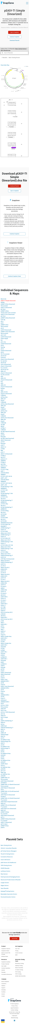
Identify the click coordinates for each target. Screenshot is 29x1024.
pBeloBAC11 (4, 526)
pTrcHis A (3, 566)
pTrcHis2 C (3, 600)
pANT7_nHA (4, 485)
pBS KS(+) (3, 595)
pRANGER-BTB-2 (5, 688)
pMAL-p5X (3, 419)
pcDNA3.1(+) (4, 657)
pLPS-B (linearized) (6, 364)
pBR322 (3, 588)
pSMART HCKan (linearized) (8, 304)
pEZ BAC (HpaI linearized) (7, 438)
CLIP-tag (3, 319)
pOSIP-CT (3, 543)
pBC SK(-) (3, 519)
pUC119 (2, 676)
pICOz (2, 789)
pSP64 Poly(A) (4, 338)
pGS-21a (3, 714)
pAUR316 (3, 491)
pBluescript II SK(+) (6, 547)
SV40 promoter (5, 786)
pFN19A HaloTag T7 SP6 (7, 541)
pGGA (2, 693)
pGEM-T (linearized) (6, 672)
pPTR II (2, 633)
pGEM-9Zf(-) (4, 658)
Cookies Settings (14, 1010)
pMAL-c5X (3, 385)
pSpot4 (2, 421)
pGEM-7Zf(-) (4, 652)
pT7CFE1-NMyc (4, 552)
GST (2, 340)
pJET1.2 (2, 817)
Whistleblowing (14, 1017)
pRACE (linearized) (5, 674)
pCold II (3, 677)
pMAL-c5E (3, 371)
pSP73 (2, 352)
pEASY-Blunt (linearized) (7, 781)
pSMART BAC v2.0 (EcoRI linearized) (10, 791)
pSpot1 (2, 400)
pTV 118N (3, 607)
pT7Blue (3, 448)
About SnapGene (5, 981)
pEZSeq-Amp (4, 397)
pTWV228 (3, 614)
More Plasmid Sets (5, 50)
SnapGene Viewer (5, 950)
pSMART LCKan (4, 324)
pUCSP (2, 731)
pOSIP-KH (3, 557)
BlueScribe (3, 299)
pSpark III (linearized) (6, 380)
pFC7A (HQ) (3, 514)
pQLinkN (3, 667)
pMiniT (2, 433)
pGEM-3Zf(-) (4, 624)
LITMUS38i (3, 423)
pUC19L (2, 696)
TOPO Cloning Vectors (6, 865)
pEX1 (2, 376)
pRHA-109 (3, 708)
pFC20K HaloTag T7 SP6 (7, 493)
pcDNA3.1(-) (4, 664)
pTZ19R (3, 641)
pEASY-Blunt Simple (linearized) (9, 801)
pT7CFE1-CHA (4, 490)
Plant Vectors (4, 874)
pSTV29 (3, 442)
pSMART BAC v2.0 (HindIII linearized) (10, 798)
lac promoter (4, 368)
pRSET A (3, 729)
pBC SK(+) (3, 512)
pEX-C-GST (3, 335)
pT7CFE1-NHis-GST (5, 538)
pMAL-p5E (3, 405)
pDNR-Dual (4, 726)
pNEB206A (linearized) (6, 522)
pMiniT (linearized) (5, 440)
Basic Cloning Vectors (6, 845)
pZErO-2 (3, 765)
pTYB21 (2, 628)
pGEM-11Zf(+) (4, 597)
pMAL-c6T (3, 399)
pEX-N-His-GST (5, 369)
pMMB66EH (4, 488)
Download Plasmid (14, 40)
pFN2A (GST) (4, 569)
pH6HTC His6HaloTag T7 (7, 720)
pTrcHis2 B (3, 593)
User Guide (3, 966)
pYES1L (2, 758)
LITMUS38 (3, 416)
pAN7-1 (2, 471)
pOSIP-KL (3, 564)
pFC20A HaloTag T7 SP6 (7, 486)
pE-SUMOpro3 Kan (5, 760)
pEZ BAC (3, 424)
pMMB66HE (4, 495)
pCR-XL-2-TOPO (4, 705)
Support (3, 987)
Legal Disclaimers (15, 1008)
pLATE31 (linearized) (6, 337)
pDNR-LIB (3, 733)
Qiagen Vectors (5, 885)
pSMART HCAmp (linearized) (8, 819)
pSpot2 (2, 407)
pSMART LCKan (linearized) (8, 331)
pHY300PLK (4, 782)
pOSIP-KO (3, 571)
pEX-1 (2, 321)
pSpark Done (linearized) (7, 359)
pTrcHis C (3, 579)
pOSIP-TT (3, 605)
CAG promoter (4, 306)
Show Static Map (5, 65)
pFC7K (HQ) (3, 521)
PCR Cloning (18, 971)
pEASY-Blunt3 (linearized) (7, 815)
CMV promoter (4, 326)
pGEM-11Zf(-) (4, 603)
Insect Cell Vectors (5, 859)
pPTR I (2, 626)
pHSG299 (3, 762)
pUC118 (2, 669)
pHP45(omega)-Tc (5, 748)
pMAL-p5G (3, 412)
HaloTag (3, 347)
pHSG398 (3, 776)
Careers (3, 994)
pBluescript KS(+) (5, 560)
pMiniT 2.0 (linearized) (6, 454)
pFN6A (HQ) (4, 583)
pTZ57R (3, 655)
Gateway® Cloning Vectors (7, 891)
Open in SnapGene (14, 32)
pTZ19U (3, 648)
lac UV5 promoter (5, 374)
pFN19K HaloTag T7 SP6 (7, 548)
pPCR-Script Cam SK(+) (6, 619)
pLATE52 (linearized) (6, 350)
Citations (3, 985)
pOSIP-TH (3, 591)
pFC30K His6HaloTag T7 (7, 507)
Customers (3, 983)
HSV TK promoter (5, 354)
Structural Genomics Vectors (8, 897)
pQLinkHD (3, 660)
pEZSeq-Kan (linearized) (7, 417)
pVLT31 (2, 738)
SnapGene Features (5, 948)
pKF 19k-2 (3, 316)
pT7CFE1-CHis (4, 497)
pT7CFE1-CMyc (4, 504)
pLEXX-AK (3, 357)
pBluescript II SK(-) (6, 553)
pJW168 (2, 302)
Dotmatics (3, 989)
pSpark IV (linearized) (6, 386)
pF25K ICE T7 (4, 466)
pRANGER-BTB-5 (5, 702)
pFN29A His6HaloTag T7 (7, 555)
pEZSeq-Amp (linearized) (7, 404)
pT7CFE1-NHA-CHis (5, 524)
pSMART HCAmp (5, 812)
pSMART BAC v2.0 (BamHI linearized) (10, 784)
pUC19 (2, 689)
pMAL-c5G (3, 378)
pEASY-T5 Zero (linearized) (7, 314)
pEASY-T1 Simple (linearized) (8, 300)
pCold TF (3, 698)
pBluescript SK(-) (5, 581)
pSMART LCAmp (5, 311)
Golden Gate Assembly (20, 976)
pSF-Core (3, 770)
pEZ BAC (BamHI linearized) (8, 431)
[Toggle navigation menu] (27, 3)
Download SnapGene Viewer (14, 276)
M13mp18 (3, 436)
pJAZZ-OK (3, 810)
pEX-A (2, 328)
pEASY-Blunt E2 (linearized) (8, 795)
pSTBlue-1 (3, 428)
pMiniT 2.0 (3, 447)
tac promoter (4, 813)
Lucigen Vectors (5, 882)
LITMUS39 (3, 430)
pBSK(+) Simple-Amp (6, 636)
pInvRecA (3, 796)
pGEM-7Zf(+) (4, 645)
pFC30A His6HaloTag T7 (7, 500)
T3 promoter (4, 793)
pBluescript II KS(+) (6, 533)
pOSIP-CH (3, 529)
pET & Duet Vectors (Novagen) (8, 851)
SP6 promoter (4, 779)
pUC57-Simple (4, 717)
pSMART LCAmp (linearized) (8, 318)
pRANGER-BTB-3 (5, 695)
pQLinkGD (3, 646)
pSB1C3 (2, 750)
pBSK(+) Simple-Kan (6, 643)
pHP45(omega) (4, 734)
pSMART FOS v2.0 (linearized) (8, 805)
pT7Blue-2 (3, 455)
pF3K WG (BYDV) (5, 479)
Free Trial (17, 948)
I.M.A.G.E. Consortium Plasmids (9, 848)
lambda (3, 388)
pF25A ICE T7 (4, 459)
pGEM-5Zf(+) (4, 638)
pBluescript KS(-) (5, 567)
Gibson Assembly (19, 967)
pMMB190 (3, 460)
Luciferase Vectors (5, 871)
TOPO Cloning (18, 974)
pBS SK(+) (3, 609)
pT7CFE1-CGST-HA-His (6, 483)
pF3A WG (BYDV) (5, 473)
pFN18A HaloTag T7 (5, 528)
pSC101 (2, 757)
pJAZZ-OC (3, 803)
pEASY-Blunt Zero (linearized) (8, 808)
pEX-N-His (3, 362)
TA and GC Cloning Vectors (7, 854)
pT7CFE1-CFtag (4, 469)
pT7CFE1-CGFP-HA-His (6, 476)
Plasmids (4, 57)
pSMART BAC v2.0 (5, 777)
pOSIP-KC (3, 550)
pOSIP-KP (3, 578)
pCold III (3, 684)
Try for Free (14, 938)
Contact (3, 996)
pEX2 (2, 383)
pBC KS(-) (3, 505)
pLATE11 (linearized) (6, 330)
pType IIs (3, 634)
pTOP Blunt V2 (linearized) (7, 559)
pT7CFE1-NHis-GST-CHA (7, 545)
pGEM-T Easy (4, 679)
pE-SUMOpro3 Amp (5, 753)
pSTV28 (3, 435)
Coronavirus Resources (7, 856)
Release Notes (4, 956)
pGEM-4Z (3, 631)
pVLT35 (2, 751)
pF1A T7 (3, 445)
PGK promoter (4, 707)
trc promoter (4, 820)
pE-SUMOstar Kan (5, 774)
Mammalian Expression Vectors (9, 894)
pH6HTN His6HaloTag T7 (7, 727)
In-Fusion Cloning (19, 969)
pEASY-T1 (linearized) (6, 822)
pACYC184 (3, 464)
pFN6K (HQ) (4, 590)
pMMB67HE (4, 509)
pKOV (2, 323)
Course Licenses (19, 952)
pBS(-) (2, 629)
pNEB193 (3, 516)
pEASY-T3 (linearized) (6, 307)
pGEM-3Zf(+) (4, 617)
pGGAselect (4, 700)
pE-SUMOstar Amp (5, 767)
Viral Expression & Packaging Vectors (10, 877)
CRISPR (3, 970)
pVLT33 (2, 745)
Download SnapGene (14, 36)
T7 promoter (4, 807)
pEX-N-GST (3, 355)
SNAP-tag (3, 772)
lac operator (4, 361)
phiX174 (3, 827)
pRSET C (3, 743)
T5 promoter (4, 800)
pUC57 (2, 703)
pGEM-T (3, 665)
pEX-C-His (3, 342)
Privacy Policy (14, 1005)
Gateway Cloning (19, 965)
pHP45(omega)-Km (5, 741)
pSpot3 (2, 414)
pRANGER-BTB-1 (5, 681)
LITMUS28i (3, 402)
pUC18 (2, 683)
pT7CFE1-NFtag (5, 510)
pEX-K (2, 349)
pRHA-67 (3, 722)
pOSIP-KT (3, 584)
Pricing (16, 950)
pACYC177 (3, 457)
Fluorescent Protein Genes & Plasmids (11, 879)
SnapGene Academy (5, 962)
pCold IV (3, 691)
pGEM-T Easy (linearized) (7, 686)
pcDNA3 (3, 650)
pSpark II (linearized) (6, 373)
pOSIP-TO (3, 598)
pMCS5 (2, 426)
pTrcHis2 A (3, 586)
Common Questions (5, 968)
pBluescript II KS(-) (6, 540)
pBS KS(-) (3, 602)
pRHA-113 (3, 715)
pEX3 (2, 390)
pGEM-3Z (3, 610)
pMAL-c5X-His (4, 392)
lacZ (2, 381)
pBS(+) (2, 622)
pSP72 (2, 345)
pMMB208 (3, 481)
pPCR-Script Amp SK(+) (7, 612)
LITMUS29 (3, 409)
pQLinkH (3, 653)
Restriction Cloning (19, 963)
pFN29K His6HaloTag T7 (7, 562)
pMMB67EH (4, 502)
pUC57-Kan (3, 710)
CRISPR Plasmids (5, 868)
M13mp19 (3, 443)
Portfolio (3, 992)
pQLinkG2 (3, 640)
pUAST (2, 662)
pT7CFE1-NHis (4, 531)
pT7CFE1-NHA (4, 517)
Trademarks (14, 1015)
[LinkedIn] (14, 1020)
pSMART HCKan (5, 826)
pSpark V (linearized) (6, 393)
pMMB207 (3, 474)
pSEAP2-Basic (4, 764)
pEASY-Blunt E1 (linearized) (8, 788)
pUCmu (2, 724)
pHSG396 (3, 769)
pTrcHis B (3, 572)
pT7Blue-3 (3, 462)
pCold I (2, 671)
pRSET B (3, 736)
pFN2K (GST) (4, 576)
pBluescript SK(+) (5, 574)
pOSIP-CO (3, 536)
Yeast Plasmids (5, 888)
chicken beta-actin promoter (8, 312)
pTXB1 (2, 621)
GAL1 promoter (4, 333)
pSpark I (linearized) (6, 366)
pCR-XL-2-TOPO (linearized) (8, 712)
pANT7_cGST (4, 478)
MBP (2, 450)
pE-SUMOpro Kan (5, 746)
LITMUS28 (3, 395)
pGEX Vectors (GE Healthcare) (8, 862)
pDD (2, 719)
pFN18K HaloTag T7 (6, 535)
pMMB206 (3, 467)
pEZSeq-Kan (4, 411)
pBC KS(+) (3, 498)
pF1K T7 (3, 452)
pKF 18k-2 (3, 309)
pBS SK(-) (3, 615)
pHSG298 (3, 755)
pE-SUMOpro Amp (5, 739)
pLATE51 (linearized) (6, 343)
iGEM (16, 955)
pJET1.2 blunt (4, 824)
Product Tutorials (5, 964)
